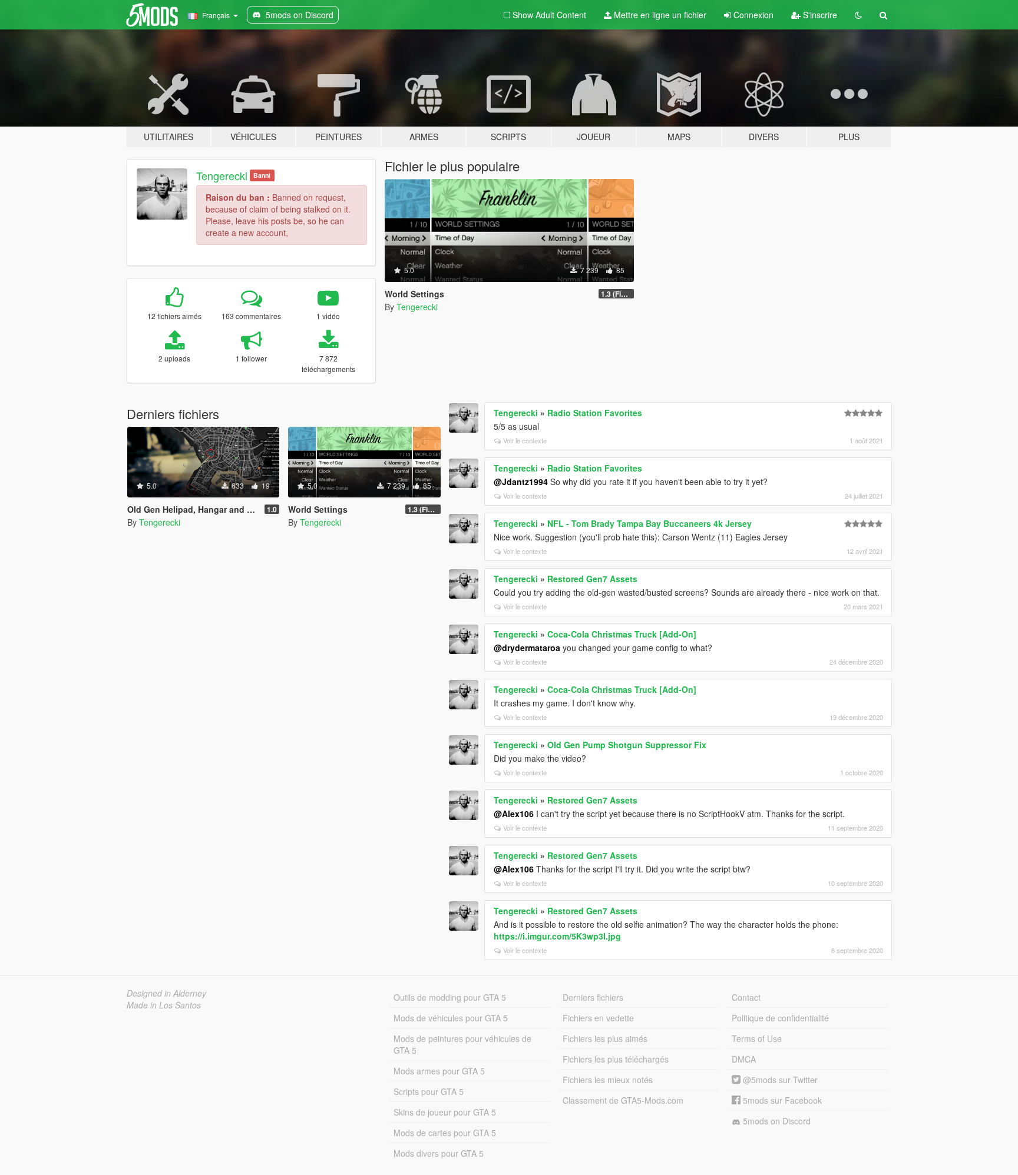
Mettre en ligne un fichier (659, 15)
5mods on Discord (776, 1121)
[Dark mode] (858, 14)
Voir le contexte (525, 440)
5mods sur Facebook (781, 1100)
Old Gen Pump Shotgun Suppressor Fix (626, 745)
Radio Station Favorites (594, 413)
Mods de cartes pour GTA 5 (445, 1133)
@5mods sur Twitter (779, 1080)
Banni (261, 175)
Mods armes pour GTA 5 (439, 1071)
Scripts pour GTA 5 (429, 1091)
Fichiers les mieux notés (608, 1080)
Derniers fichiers (593, 997)
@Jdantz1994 (521, 481)
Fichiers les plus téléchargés (616, 1059)
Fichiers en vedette (598, 1018)
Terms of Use (757, 1038)
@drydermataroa (527, 647)
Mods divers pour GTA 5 (439, 1153)
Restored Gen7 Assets (592, 579)
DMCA (744, 1059)
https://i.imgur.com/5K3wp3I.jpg (557, 936)
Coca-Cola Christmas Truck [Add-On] (621, 634)
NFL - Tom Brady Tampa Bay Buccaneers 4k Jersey (649, 523)
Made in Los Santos (164, 1005)
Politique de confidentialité (780, 1018)
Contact (746, 997)
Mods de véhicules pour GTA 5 (451, 1018)
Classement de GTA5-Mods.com (623, 1100)
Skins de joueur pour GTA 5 (445, 1112)
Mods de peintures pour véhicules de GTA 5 (462, 1044)
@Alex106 (514, 813)
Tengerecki (221, 175)
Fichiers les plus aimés (605, 1038)
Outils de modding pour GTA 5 (450, 997)
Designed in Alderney (166, 993)
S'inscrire (819, 15)
